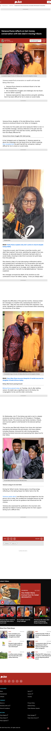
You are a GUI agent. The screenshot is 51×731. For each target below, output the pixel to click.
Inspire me (14, 543)
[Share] (43, 40)
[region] (25, 615)
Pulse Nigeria (3, 715)
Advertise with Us (4, 705)
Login (49, 2)
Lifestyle (2, 696)
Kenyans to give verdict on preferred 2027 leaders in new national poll (15, 645)
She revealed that (8, 144)
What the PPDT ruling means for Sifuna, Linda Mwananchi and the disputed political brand (43, 656)
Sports (29, 691)
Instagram (7, 543)
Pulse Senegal (31, 715)
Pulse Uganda (3, 720)
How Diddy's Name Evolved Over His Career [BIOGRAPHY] (30, 595)
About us (2, 703)
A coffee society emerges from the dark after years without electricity (15, 655)
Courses (30, 696)
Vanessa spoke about (10, 496)
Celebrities (11, 5)
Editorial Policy (31, 705)
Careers (30, 694)
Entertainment (5, 5)
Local (9, 641)
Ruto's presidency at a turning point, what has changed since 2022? (14, 635)
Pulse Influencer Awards (34, 708)
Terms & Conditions (5, 708)
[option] (8, 615)
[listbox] (25, 615)
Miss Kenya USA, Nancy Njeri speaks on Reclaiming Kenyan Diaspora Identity (41, 621)
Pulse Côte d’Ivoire (32, 718)
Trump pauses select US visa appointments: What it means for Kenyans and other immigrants (43, 646)
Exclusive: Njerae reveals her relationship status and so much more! (7, 621)
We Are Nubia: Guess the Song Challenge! (23, 620)
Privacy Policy (31, 703)
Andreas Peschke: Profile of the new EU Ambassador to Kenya (42, 635)
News (9, 631)
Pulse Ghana (3, 718)
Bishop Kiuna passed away (11, 388)
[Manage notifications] (48, 728)
